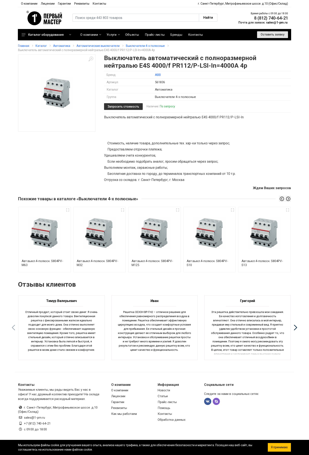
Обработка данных (171, 420)
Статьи (163, 396)
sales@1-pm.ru (277, 22)
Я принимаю (279, 447)
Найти (208, 18)
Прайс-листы (167, 402)
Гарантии (64, 3)
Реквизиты (81, 3)
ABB (158, 75)
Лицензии (48, 3)
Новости (164, 390)
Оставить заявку (272, 34)
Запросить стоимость (123, 106)
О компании (29, 3)
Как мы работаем (124, 414)
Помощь (164, 408)
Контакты (99, 3)
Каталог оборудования (46, 35)
